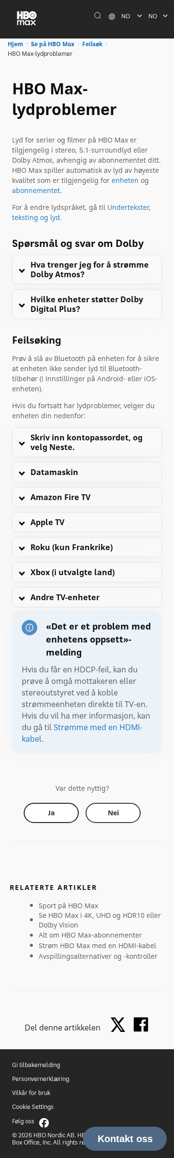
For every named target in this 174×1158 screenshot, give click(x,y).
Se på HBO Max (52, 44)
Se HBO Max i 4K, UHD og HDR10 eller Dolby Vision (100, 920)
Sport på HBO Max (68, 905)
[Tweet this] (120, 1025)
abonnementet (36, 190)
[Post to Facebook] (141, 1024)
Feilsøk (92, 44)
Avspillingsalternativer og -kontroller (98, 956)
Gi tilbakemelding (36, 1065)
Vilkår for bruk (31, 1093)
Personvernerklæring (40, 1079)
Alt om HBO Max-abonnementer (90, 934)
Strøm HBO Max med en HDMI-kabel (97, 945)
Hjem (15, 44)
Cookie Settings (33, 1107)
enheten (125, 180)
